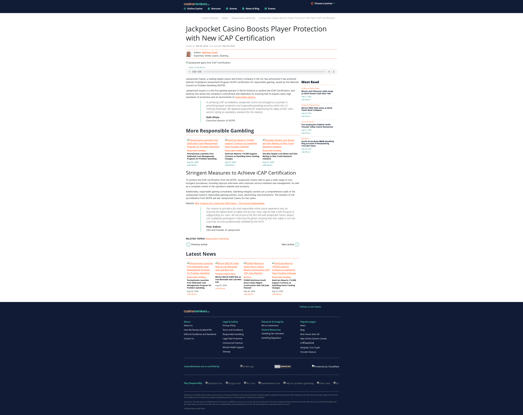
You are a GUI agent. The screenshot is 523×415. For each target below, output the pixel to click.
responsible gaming (245, 97)
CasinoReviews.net (194, 366)
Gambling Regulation (271, 337)
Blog (302, 329)
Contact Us (189, 338)
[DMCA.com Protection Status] (283, 366)
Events (271, 8)
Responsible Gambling (243, 18)
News (225, 18)
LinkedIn (307, 312)
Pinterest (313, 312)
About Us (188, 325)
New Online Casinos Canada (313, 338)
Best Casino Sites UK (309, 334)
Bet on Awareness (270, 325)
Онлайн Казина (308, 351)
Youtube (319, 312)
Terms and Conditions (233, 329)
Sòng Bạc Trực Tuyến (310, 347)
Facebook (325, 312)
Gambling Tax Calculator (273, 333)
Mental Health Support (233, 347)
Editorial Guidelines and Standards (200, 334)
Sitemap (226, 351)
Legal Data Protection (233, 338)
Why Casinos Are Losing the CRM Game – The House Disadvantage (229, 203)
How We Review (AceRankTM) (198, 329)
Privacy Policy (229, 325)
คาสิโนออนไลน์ (307, 342)
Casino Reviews (210, 18)
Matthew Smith (210, 52)
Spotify (337, 312)
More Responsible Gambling (220, 131)
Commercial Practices (233, 342)
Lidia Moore (192, 165)
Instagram (331, 312)
